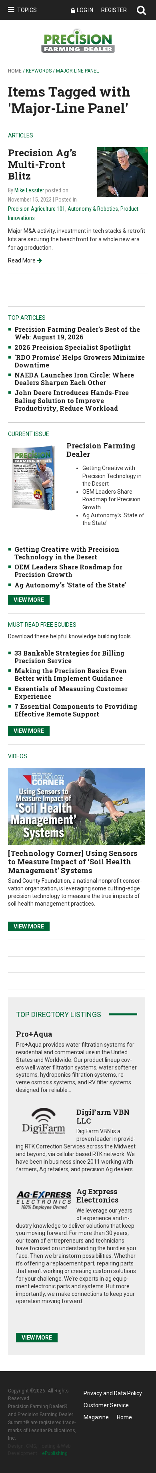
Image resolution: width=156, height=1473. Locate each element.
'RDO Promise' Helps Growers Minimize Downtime (79, 361)
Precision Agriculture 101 (36, 209)
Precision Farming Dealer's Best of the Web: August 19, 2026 (77, 333)
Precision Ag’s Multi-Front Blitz (42, 164)
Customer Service (106, 1405)
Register (114, 10)
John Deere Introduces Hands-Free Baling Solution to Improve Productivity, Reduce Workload (71, 400)
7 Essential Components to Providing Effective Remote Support (75, 710)
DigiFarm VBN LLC (103, 1116)
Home (15, 71)
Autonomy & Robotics (93, 209)
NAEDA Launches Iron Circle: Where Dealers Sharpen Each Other (74, 379)
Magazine (96, 1417)
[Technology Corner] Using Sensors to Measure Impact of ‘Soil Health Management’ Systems (72, 861)
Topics (27, 10)
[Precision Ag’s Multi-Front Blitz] (122, 172)
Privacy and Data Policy (113, 1393)
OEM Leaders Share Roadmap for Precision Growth (68, 571)
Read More (22, 260)
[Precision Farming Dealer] (33, 477)
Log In (85, 10)
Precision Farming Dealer (100, 450)
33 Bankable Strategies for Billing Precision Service (69, 657)
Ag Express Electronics (97, 1195)
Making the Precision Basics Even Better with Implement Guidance (70, 674)
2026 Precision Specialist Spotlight (72, 347)
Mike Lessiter (29, 190)
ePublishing (55, 1453)
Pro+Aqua (34, 1034)
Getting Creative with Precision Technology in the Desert (66, 553)
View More (29, 600)
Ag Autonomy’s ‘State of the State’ (70, 585)
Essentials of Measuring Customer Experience (71, 692)
